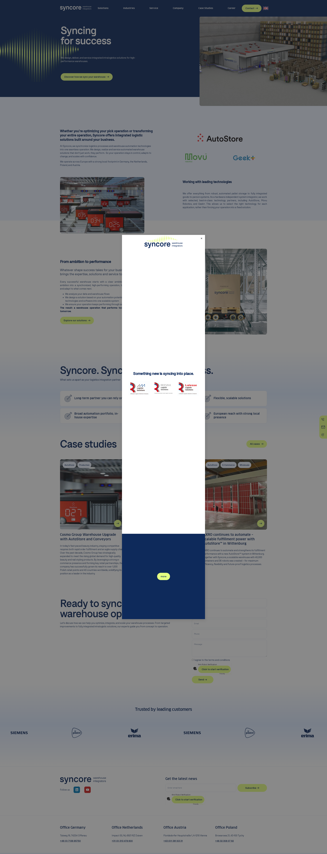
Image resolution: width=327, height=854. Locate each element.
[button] (201, 238)
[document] (163, 427)
